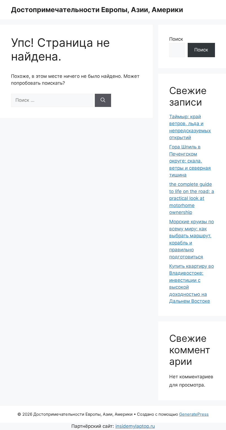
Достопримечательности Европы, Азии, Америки (97, 9)
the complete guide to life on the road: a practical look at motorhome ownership (191, 198)
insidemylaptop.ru (135, 426)
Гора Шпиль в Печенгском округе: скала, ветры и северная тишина (190, 161)
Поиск (176, 39)
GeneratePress (194, 414)
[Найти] (103, 100)
